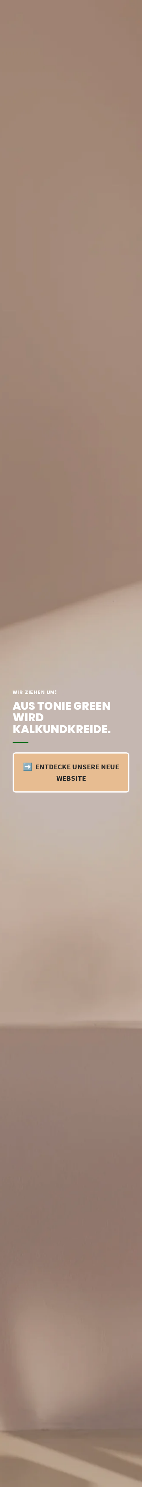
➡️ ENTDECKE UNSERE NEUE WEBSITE (71, 772)
